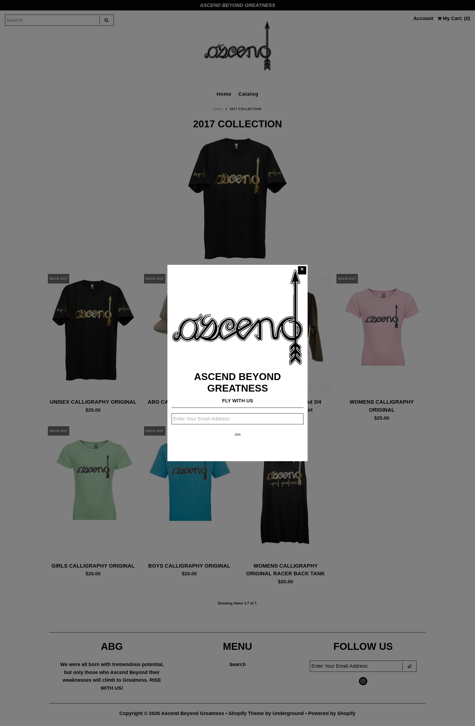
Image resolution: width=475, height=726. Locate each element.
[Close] (302, 270)
